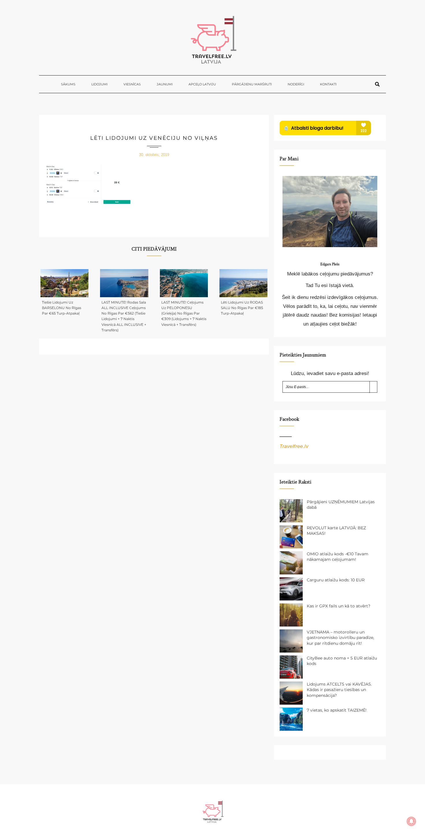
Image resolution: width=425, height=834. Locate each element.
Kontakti (328, 84)
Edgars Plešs (329, 264)
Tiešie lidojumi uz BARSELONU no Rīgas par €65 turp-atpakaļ (61, 307)
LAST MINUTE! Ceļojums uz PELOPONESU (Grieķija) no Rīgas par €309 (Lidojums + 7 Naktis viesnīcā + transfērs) (183, 313)
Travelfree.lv (294, 446)
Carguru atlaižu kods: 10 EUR (336, 580)
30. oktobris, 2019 (154, 155)
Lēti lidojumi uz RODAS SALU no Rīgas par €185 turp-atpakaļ (242, 307)
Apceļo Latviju (202, 84)
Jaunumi (165, 84)
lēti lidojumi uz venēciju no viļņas (154, 138)
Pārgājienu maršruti (252, 84)
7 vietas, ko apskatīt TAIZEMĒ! (337, 710)
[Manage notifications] (411, 821)
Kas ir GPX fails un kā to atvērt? (338, 606)
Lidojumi (99, 84)
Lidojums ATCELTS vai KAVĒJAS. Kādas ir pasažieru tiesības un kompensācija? (339, 689)
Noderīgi (296, 84)
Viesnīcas (132, 84)
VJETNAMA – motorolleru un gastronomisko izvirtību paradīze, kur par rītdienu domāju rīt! (340, 637)
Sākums (68, 84)
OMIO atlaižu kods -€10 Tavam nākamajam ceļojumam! (337, 556)
